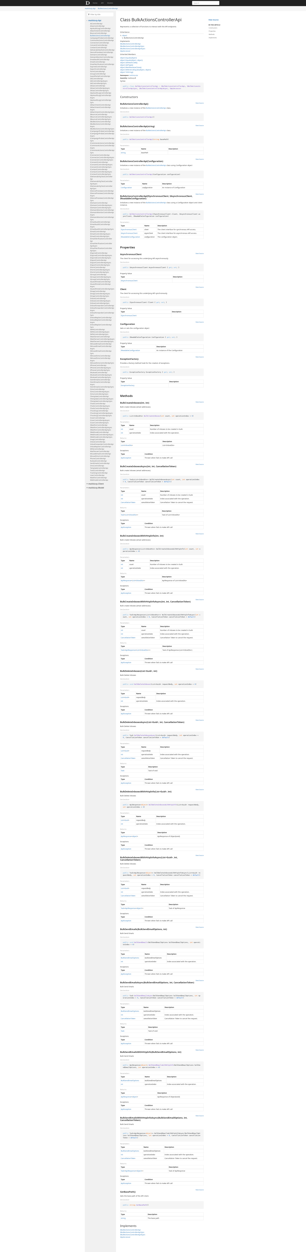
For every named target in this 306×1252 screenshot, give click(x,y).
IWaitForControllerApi (98, 425)
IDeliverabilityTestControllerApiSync (101, 187)
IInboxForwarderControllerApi (102, 305)
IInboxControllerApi (98, 298)
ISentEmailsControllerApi (100, 380)
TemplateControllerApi (99, 468)
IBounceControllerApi (98, 114)
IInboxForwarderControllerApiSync (102, 314)
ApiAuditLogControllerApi (100, 28)
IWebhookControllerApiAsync (101, 434)
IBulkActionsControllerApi (100, 121)
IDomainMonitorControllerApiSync (102, 218)
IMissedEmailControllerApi (101, 344)
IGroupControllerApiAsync (100, 277)
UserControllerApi (97, 475)
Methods (212, 34)
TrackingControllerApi (99, 473)
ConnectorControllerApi (99, 43)
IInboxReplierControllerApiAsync (101, 321)
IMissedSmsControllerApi (100, 356)
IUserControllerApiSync (99, 423)
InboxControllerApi (97, 442)
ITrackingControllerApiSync (101, 415)
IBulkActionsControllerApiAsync (100, 125)
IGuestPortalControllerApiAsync (100, 285)
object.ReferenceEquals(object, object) (135, 70)
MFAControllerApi (97, 449)
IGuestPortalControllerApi (100, 282)
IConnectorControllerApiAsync (102, 157)
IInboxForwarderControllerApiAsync (102, 309)
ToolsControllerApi (97, 470)
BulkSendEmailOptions (130, 958)
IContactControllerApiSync (100, 174)
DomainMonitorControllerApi (101, 57)
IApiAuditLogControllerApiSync (100, 101)
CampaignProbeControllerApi (102, 38)
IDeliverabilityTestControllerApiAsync (101, 182)
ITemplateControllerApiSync (101, 401)
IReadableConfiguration (130, 237)
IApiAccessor (125, 51)
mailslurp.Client (96, 483)
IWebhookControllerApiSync (101, 437)
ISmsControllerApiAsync (99, 391)
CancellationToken (128, 502)
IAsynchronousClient (129, 233)
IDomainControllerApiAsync (101, 205)
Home (95, 3)
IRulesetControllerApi (98, 372)
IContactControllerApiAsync (101, 172)
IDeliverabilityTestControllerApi (101, 177)
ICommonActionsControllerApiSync (102, 151)
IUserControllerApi (97, 418)
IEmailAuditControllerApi (100, 222)
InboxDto (128, 445)
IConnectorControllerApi (100, 155)
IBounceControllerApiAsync (101, 117)
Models (110, 3)
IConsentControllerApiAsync (101, 164)
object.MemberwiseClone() (130, 67)
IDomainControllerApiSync (100, 207)
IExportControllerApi (98, 260)
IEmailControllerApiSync (99, 236)
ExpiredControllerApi (98, 66)
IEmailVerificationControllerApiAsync (101, 244)
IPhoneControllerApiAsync (100, 368)
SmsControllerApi (97, 466)
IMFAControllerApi (97, 329)
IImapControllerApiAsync (100, 293)
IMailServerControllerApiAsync (102, 339)
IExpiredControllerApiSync (100, 258)
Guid (126, 697)
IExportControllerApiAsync (100, 262)
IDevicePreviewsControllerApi (102, 191)
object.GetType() (126, 65)
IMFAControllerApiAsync (99, 332)
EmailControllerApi (97, 62)
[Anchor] (118, 96)
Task (122, 515)
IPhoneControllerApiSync (100, 370)
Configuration (126, 187)
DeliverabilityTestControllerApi (102, 50)
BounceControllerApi (98, 33)
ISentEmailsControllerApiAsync (100, 383)
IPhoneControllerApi (98, 365)
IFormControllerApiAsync (100, 270)
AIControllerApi (96, 23)
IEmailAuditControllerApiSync (102, 229)
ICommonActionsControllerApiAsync (102, 146)
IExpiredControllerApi (98, 253)
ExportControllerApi (98, 69)
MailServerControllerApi (99, 451)
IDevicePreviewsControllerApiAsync (102, 194)
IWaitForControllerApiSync (100, 430)
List (122, 445)
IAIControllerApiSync (98, 83)
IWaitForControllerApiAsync (101, 427)
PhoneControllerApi (98, 458)
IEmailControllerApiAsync (100, 234)
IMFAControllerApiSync (99, 334)
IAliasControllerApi (97, 86)
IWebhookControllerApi (99, 432)
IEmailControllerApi (98, 231)
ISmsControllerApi (97, 389)
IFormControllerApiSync (99, 272)
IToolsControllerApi (97, 403)
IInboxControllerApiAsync (100, 301)
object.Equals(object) (128, 58)
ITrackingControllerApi (99, 411)
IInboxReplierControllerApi (101, 317)
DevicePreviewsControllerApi (101, 52)
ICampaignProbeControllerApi (102, 131)
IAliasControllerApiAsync (100, 88)
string (123, 152)
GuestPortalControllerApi (100, 76)
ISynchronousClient (129, 229)
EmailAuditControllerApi (99, 59)
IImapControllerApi (98, 291)
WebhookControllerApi (99, 480)
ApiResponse (126, 580)
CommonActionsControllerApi (102, 40)
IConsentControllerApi (99, 162)
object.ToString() (126, 72)
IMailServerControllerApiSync (102, 341)
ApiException (126, 458)
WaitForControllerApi (98, 477)
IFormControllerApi (97, 267)
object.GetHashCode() (128, 62)
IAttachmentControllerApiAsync (100, 108)
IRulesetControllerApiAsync (101, 375)
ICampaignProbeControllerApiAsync (102, 134)
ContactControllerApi (98, 47)
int (122, 429)
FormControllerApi (97, 71)
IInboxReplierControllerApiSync (101, 326)
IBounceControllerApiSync (100, 119)
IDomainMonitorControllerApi (102, 210)
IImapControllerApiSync (99, 296)
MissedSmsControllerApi (100, 456)
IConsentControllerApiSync (101, 167)
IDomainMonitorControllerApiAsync (102, 213)
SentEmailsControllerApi (100, 463)
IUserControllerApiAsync (100, 420)
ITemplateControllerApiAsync (101, 399)
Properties (212, 31)
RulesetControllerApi (98, 461)
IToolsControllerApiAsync (100, 406)
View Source (200, 103)
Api (137, 75)
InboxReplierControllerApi (100, 446)
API (102, 3)
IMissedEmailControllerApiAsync (101, 347)
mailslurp (132, 75)
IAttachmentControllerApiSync (102, 112)
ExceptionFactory (127, 385)
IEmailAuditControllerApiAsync (100, 225)
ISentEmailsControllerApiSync (102, 387)
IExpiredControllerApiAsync (101, 255)
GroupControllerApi (98, 74)
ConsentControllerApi (98, 45)
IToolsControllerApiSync (99, 408)
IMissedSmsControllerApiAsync (100, 359)
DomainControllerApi (98, 55)
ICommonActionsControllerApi (102, 143)
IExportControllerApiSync (100, 265)
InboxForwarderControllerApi (102, 444)
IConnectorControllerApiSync (101, 160)
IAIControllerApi (96, 78)
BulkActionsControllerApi (108, 8)
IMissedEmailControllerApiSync (101, 352)
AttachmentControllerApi (100, 31)
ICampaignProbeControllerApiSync (102, 139)
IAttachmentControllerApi (100, 105)
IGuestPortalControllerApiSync (102, 289)
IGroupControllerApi (98, 274)
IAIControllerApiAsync (99, 81)
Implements (213, 38)
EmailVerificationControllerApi (102, 64)
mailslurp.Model (96, 487)
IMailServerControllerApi (100, 336)
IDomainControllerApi (99, 203)
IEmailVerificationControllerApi (101, 240)
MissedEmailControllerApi (100, 454)
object (124, 35)
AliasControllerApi (97, 26)
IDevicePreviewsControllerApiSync (102, 199)
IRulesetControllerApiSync (100, 377)
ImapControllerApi (97, 439)
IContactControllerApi (98, 169)
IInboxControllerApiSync (100, 303)
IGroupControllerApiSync (100, 279)
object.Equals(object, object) (131, 60)
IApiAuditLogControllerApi (100, 93)
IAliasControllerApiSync (99, 90)
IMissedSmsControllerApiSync (102, 363)
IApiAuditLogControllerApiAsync (100, 96)
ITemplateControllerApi (99, 396)
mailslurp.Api (90, 8)
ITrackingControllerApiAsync (101, 413)
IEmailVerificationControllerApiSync (101, 249)
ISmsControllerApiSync (99, 394)
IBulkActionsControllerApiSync (102, 129)
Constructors (213, 28)
